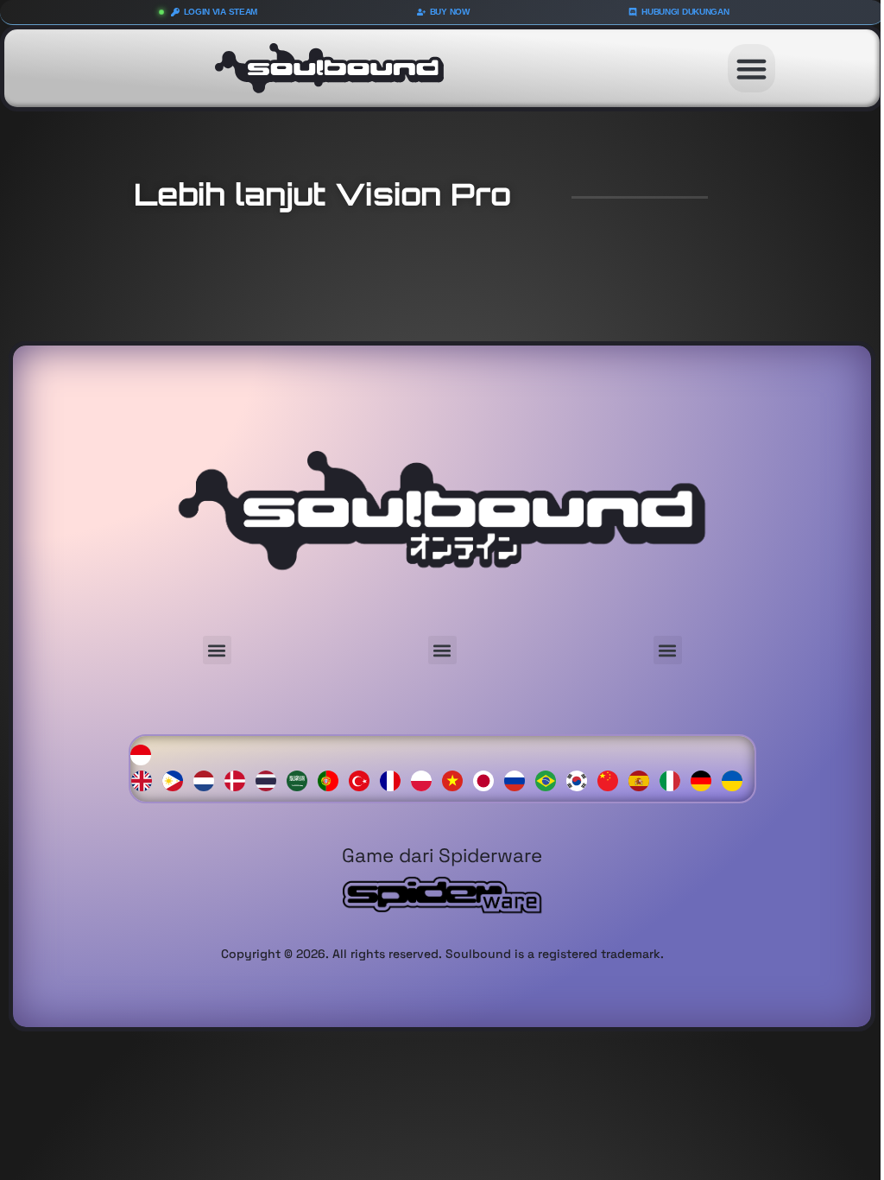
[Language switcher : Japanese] (487, 779)
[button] (752, 68)
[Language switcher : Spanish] (643, 779)
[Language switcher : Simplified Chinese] (612, 779)
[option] (145, 781)
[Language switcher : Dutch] (208, 779)
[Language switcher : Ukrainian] (736, 779)
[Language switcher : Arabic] (301, 779)
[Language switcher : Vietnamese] (456, 779)
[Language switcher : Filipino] (177, 779)
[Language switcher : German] (705, 779)
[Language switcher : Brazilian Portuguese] (549, 779)
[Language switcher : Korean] (581, 779)
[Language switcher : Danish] (239, 779)
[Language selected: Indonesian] (442, 766)
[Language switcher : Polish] (425, 779)
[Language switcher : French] (394, 779)
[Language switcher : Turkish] (363, 779)
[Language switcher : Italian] (674, 779)
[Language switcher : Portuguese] (332, 779)
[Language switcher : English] (145, 779)
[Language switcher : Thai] (270, 779)
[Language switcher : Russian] (518, 779)
